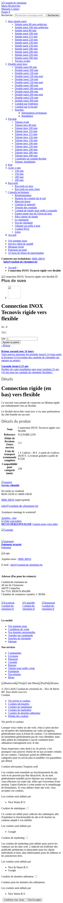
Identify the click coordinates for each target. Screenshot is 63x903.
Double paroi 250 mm (26, 97)
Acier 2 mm (14, 167)
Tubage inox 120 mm (26, 137)
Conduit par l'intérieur (26, 103)
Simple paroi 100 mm (26, 33)
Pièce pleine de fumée (26, 216)
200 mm (19, 180)
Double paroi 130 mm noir (29, 76)
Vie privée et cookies (19, 700)
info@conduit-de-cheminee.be (19, 506)
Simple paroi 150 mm (26, 45)
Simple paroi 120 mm (26, 39)
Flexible (12, 119)
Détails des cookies (18, 716)
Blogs (11, 677)
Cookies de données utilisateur (24, 713)
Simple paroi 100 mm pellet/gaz (31, 27)
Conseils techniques (18, 192)
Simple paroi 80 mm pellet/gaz (31, 24)
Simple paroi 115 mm (26, 36)
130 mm (19, 170)
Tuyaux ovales (22, 61)
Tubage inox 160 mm (26, 149)
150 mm (19, 173)
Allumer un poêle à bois (27, 225)
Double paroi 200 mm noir (29, 94)
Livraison (13, 656)
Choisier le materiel (25, 204)
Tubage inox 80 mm (25, 125)
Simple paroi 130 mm (26, 42)
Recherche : (7, 15)
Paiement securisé (17, 249)
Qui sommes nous (17, 240)
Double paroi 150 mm (26, 79)
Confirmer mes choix (14, 900)
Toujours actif (30, 766)
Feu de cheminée (24, 222)
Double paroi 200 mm (26, 91)
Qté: (3, 338)
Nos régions (14, 674)
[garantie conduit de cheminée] (31, 529)
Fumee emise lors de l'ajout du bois (33, 213)
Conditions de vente (18, 629)
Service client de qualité (20, 243)
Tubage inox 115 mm (26, 134)
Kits (10, 164)
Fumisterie (13, 671)
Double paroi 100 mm (26, 70)
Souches (19, 109)
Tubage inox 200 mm (26, 155)
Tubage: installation (25, 161)
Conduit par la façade (26, 106)
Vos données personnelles (21, 632)
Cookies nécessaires (18, 703)
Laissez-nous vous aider (45, 524)
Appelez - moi (8, 518)
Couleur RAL (22, 228)
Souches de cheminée (19, 638)
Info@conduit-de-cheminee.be (20, 261)
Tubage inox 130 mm (26, 140)
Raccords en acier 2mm (27, 189)
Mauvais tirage (22, 201)
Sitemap (12, 641)
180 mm (19, 177)
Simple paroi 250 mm (26, 54)
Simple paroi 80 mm (25, 30)
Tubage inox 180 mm (26, 152)
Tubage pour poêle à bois (21, 668)
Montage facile (16, 246)
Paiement (6, 547)
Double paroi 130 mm (26, 73)
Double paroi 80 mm (26, 67)
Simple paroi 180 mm (26, 48)
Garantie (12, 662)
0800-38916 (38, 258)
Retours (12, 665)
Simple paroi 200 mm (26, 51)
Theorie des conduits (26, 207)
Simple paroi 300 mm (26, 57)
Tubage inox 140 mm (26, 143)
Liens (18, 231)
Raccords (13, 183)
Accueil (12, 235)
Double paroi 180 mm (26, 85)
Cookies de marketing (19, 709)
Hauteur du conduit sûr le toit (30, 198)
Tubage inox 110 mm (26, 131)
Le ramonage (22, 219)
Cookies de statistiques (20, 706)
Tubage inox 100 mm (26, 128)
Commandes (14, 653)
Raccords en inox (24, 186)
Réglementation (23, 195)
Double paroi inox (17, 64)
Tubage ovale (22, 122)
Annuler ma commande (20, 635)
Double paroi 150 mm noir (29, 82)
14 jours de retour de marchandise (26, 252)
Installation (27, 115)
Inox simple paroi (17, 21)
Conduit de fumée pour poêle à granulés (36, 210)
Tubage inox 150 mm (26, 146)
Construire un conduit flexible (30, 158)
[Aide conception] (11, 521)
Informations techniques (34, 112)
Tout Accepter (34, 900)
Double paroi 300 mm (26, 100)
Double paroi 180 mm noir (29, 88)
